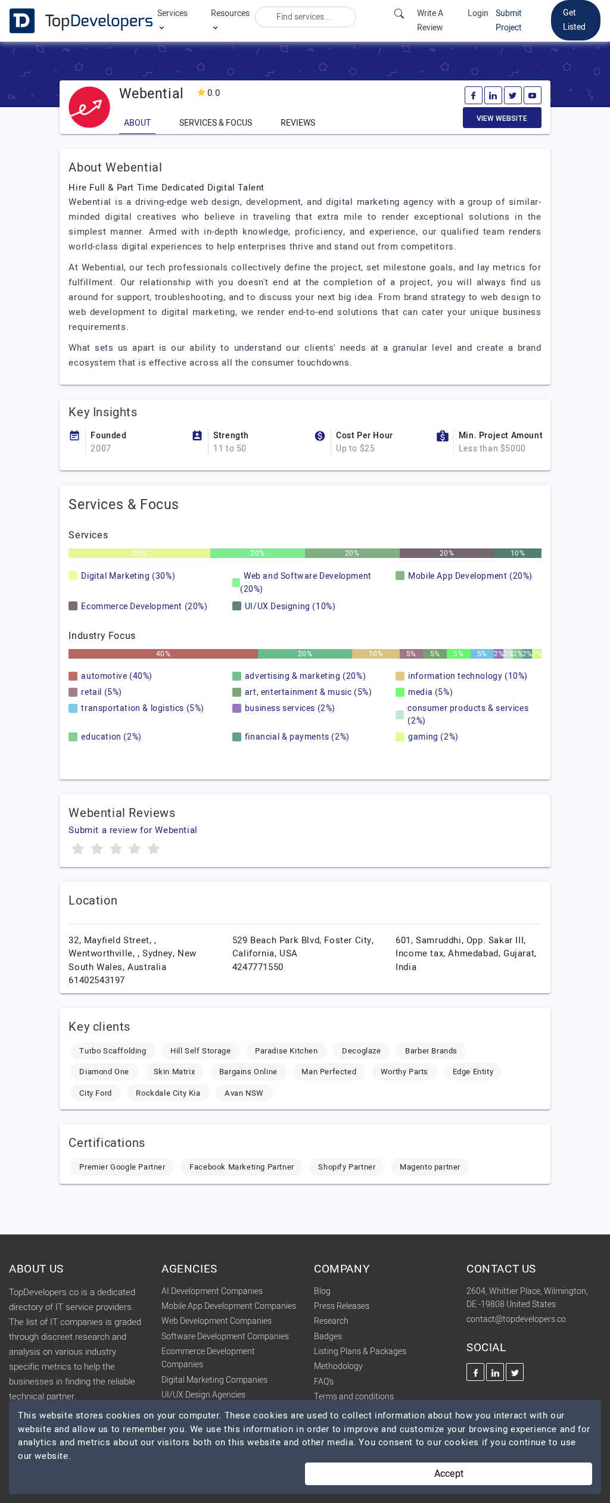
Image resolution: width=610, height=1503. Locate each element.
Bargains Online (248, 1071)
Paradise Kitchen (286, 1050)
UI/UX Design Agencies (203, 1395)
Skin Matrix (174, 1071)
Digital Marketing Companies (214, 1380)
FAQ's (324, 1382)
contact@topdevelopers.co (516, 1319)
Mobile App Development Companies (228, 1306)
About (137, 123)
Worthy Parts (404, 1071)
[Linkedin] (493, 95)
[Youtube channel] (532, 95)
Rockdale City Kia (168, 1093)
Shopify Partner (346, 1167)
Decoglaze (361, 1050)
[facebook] (474, 95)
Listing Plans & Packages (360, 1351)
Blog (322, 1291)
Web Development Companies (216, 1321)
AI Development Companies (212, 1291)
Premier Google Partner (122, 1167)
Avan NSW (244, 1093)
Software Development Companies (225, 1336)
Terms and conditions (354, 1396)
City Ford (95, 1093)
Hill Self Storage (200, 1050)
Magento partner (430, 1167)
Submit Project (509, 20)
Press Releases (341, 1306)
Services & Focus (215, 123)
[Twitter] (513, 95)
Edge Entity (473, 1071)
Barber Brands (431, 1050)
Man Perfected (328, 1071)
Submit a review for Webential (133, 830)
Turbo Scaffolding (112, 1050)
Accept (448, 1474)
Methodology (338, 1366)
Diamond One (104, 1071)
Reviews (298, 123)
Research (331, 1321)
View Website (502, 118)
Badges (328, 1336)
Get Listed (574, 20)
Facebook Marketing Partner (241, 1167)
